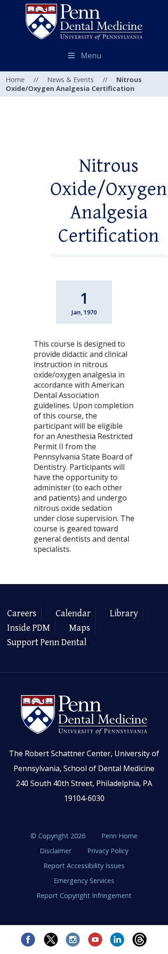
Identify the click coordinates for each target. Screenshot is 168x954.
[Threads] (140, 940)
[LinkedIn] (117, 940)
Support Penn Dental (46, 642)
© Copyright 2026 (57, 835)
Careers (21, 613)
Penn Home (119, 835)
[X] (50, 940)
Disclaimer (56, 850)
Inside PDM (28, 628)
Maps (79, 628)
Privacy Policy (107, 850)
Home (15, 79)
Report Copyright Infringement (84, 895)
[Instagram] (72, 940)
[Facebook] (28, 940)
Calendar (73, 613)
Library (124, 613)
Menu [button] (91, 55)
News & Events (70, 79)
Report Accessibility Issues (84, 865)
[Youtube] (95, 940)
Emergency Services (84, 880)
